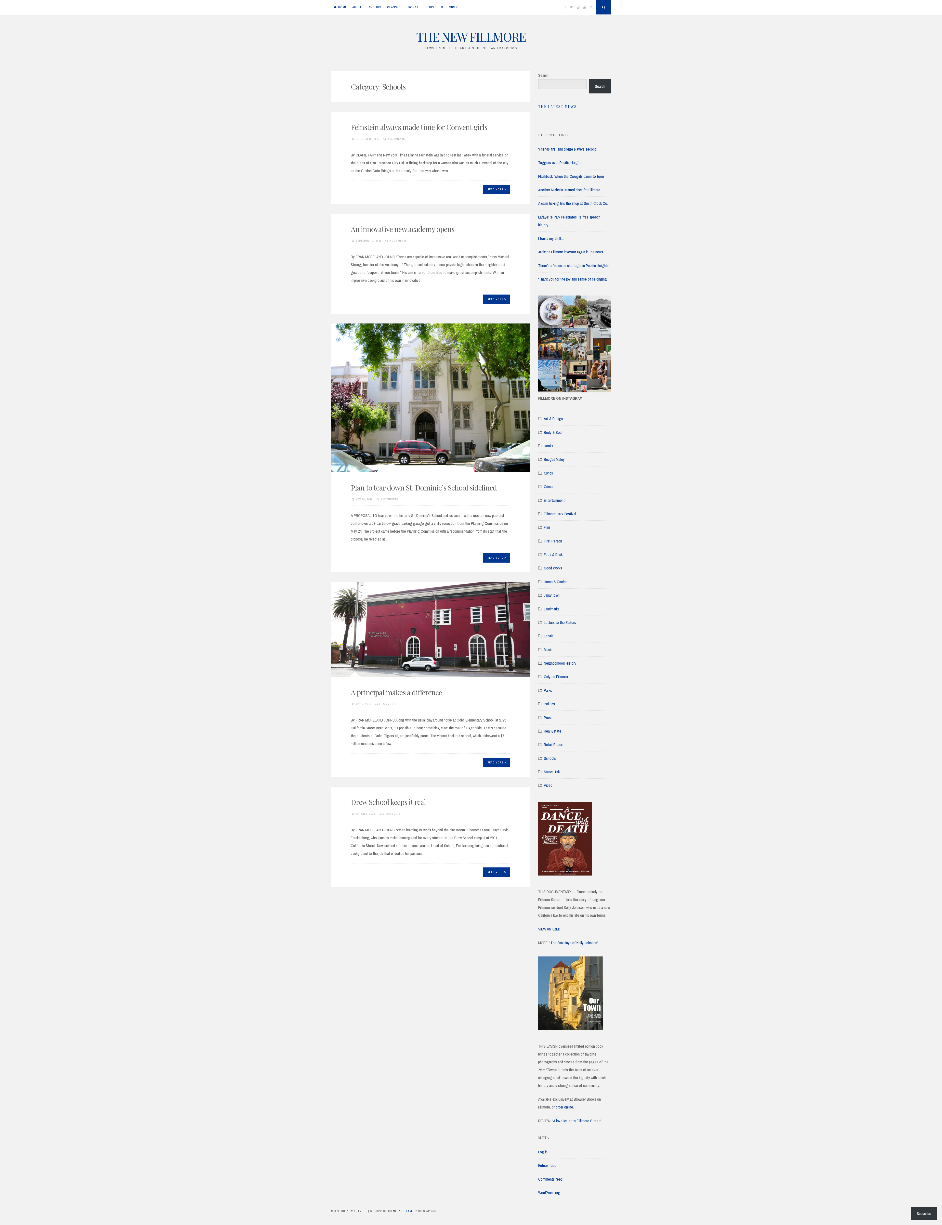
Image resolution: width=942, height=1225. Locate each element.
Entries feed (547, 1165)
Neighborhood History (560, 663)
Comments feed (550, 1179)
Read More (495, 189)
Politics (549, 704)
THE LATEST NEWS (557, 106)
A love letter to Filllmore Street (576, 1120)
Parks (548, 690)
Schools (550, 758)
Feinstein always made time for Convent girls (419, 127)
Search (543, 75)
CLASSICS (395, 7)
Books (548, 446)
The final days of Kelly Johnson (573, 942)
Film (547, 527)
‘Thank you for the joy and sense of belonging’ (573, 279)
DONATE (414, 7)
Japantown (552, 595)
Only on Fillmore (556, 676)
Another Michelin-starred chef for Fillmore (569, 190)
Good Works (553, 568)
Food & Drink (553, 554)
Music (548, 649)
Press (548, 717)
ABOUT (357, 7)
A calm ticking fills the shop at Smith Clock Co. (573, 203)
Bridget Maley (554, 459)
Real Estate (552, 731)
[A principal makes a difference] (430, 629)
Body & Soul (553, 432)
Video (548, 785)
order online (564, 1107)
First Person (553, 541)
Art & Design (553, 418)
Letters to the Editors (560, 622)
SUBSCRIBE (435, 7)
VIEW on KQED (549, 929)
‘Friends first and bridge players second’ (567, 149)
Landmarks (551, 609)
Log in (543, 1152)
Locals (548, 636)
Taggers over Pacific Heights (560, 162)
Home (342, 7)
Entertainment (554, 500)
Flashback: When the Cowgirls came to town (571, 176)
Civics (548, 473)
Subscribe (924, 1213)
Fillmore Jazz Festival (560, 513)
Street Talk (552, 771)
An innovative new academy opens (402, 229)
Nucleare (406, 1211)
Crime (548, 486)
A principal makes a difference (396, 692)
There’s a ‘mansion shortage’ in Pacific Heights (573, 265)
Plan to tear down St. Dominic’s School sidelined (424, 487)
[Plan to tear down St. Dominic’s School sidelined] (430, 397)
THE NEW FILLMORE (471, 36)
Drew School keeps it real (388, 802)
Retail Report (553, 744)
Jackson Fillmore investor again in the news (570, 252)
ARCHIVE (375, 7)
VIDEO (454, 7)
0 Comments (396, 139)
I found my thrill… (551, 238)
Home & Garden (555, 581)
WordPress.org (549, 1192)
